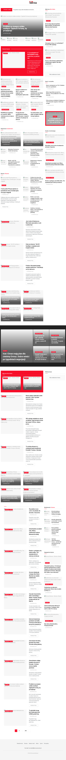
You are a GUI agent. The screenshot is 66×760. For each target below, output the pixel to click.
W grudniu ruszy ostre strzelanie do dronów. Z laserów (26, 9)
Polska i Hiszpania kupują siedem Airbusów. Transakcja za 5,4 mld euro (34, 267)
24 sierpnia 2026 (28, 483)
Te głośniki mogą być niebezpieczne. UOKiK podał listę (34, 712)
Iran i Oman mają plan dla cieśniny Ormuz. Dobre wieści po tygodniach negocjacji (16, 356)
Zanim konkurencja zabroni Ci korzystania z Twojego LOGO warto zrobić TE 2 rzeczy (11, 386)
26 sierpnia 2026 (29, 271)
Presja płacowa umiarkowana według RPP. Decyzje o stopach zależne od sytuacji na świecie (22, 116)
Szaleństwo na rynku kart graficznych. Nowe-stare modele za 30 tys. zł (52, 589)
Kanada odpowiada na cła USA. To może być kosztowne (57, 521)
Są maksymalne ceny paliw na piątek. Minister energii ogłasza (37, 114)
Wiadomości (35, 86)
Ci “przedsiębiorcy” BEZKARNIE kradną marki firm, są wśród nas (55, 120)
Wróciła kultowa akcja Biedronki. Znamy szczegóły (56, 513)
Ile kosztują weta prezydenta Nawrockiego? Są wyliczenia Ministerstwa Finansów (52, 25)
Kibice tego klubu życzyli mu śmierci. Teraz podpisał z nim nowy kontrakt (55, 93)
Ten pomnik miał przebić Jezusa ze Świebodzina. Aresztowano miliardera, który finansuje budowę (36, 152)
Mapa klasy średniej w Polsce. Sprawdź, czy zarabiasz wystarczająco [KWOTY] (9, 480)
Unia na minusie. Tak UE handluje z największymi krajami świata (33, 246)
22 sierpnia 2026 (48, 592)
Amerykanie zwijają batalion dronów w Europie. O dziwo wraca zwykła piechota (34, 664)
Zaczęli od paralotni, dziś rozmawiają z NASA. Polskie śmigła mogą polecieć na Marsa (35, 597)
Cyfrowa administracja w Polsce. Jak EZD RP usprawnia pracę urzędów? (56, 541)
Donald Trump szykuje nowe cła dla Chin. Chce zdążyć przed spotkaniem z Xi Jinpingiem (32, 480)
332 (26, 730)
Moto (37, 743)
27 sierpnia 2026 (19, 96)
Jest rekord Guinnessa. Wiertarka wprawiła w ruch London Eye (33, 223)
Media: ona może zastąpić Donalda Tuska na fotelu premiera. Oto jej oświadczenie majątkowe (36, 199)
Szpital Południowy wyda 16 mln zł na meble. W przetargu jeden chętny (10, 316)
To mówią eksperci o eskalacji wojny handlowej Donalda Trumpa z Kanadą (33, 448)
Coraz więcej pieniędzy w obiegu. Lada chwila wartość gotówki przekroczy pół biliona (32, 497)
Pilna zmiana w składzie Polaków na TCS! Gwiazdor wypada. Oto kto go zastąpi (55, 102)
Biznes (5, 23)
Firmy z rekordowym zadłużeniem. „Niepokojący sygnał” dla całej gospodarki (54, 62)
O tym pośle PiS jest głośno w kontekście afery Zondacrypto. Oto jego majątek (10, 190)
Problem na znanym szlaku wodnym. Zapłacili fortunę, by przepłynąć (15, 28)
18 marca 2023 (48, 574)
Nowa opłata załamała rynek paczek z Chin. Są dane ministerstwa (34, 397)
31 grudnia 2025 (50, 88)
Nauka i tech (50, 142)
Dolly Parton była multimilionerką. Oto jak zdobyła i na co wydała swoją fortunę (10, 299)
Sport (41, 743)
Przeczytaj (32, 71)
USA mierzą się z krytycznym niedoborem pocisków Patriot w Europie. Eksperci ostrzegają (37, 93)
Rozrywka (46, 743)
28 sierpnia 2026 (4, 98)
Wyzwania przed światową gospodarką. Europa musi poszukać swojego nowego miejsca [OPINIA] (7, 93)
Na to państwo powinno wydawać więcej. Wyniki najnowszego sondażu (56, 530)
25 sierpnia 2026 (28, 319)
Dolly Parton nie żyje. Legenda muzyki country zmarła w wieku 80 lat (40, 339)
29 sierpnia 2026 (49, 149)
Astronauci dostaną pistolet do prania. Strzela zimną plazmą (35, 642)
